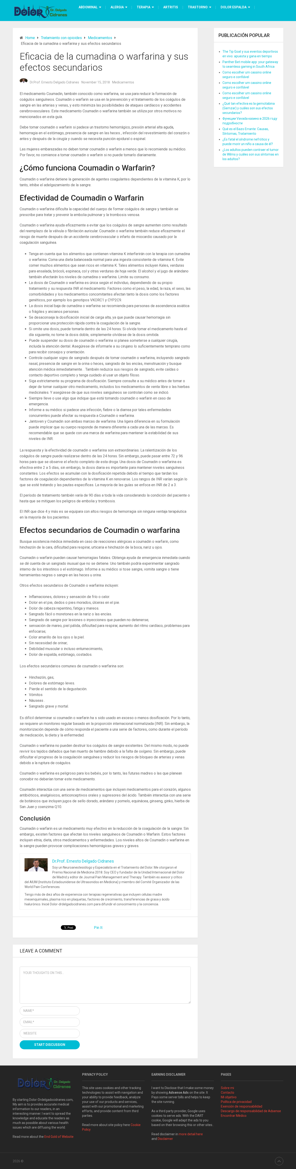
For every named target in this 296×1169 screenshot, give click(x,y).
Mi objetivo (229, 1097)
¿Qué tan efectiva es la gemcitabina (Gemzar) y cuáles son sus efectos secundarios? (248, 108)
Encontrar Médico (234, 1115)
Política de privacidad (236, 1102)
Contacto (227, 1092)
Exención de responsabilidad (241, 1106)
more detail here (191, 1134)
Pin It (98, 927)
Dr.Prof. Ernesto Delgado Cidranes (54, 82)
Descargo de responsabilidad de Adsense (251, 1111)
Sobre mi (227, 1088)
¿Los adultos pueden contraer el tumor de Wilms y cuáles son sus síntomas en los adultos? (250, 154)
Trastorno (198, 7)
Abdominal (88, 7)
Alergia (117, 7)
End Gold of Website (59, 1136)
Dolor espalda (234, 7)
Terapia (143, 7)
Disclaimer (166, 1139)
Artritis (170, 7)
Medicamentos (123, 82)
